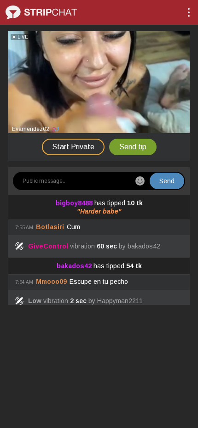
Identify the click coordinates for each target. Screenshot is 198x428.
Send (167, 181)
